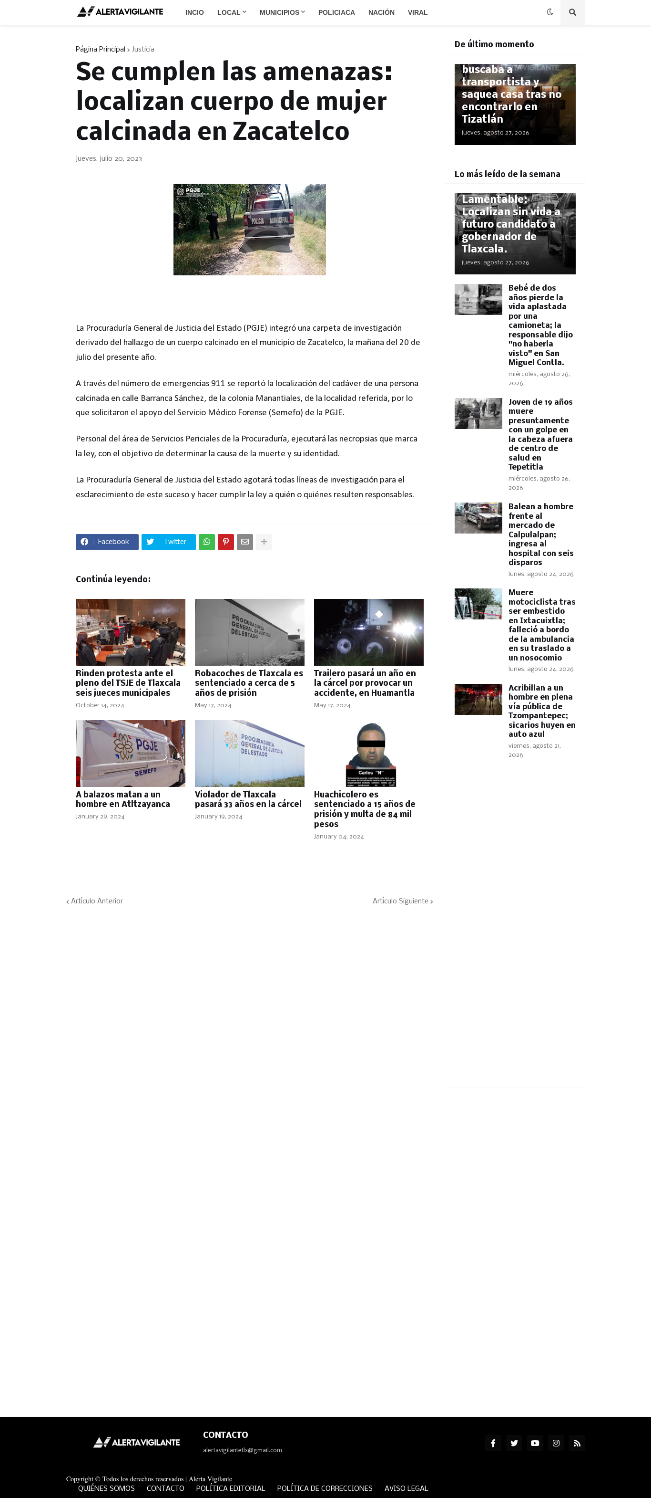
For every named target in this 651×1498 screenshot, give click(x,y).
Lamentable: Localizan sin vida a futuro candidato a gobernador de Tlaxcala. (511, 225)
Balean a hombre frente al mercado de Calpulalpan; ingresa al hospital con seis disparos (541, 535)
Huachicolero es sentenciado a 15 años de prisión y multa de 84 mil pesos (365, 810)
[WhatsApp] (207, 542)
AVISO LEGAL (406, 1489)
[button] (549, 12)
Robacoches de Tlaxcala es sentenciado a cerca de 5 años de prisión (249, 684)
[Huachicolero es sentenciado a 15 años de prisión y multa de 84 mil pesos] (369, 753)
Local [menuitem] (229, 12)
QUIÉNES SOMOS (106, 1489)
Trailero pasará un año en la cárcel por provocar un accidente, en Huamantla (365, 684)
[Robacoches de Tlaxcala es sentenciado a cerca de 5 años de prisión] (250, 632)
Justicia (143, 49)
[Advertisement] (515, 934)
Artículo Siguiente (400, 901)
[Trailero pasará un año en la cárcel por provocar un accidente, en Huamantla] (369, 632)
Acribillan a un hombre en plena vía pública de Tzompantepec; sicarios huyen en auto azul (542, 711)
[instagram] (556, 1443)
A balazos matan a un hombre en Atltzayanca (123, 800)
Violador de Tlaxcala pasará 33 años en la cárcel (248, 800)
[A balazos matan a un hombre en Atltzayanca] (130, 753)
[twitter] (514, 1443)
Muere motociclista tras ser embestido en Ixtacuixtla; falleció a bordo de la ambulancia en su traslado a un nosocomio (542, 625)
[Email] (245, 542)
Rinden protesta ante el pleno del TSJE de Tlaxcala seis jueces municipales (128, 684)
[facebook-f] (493, 1443)
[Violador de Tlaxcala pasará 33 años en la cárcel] (250, 753)
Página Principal (100, 49)
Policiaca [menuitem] (336, 12)
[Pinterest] (226, 542)
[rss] (577, 1443)
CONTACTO (165, 1489)
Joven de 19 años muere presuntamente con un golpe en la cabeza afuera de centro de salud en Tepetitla (541, 435)
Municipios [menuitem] (279, 12)
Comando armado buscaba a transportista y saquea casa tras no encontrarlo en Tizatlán (511, 89)
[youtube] (535, 1443)
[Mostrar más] (264, 542)
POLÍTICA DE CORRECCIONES (325, 1489)
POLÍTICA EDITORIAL (230, 1489)
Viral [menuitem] (418, 12)
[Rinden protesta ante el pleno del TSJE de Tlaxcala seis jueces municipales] (130, 632)
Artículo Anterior (97, 901)
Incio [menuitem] (194, 12)
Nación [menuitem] (381, 12)
